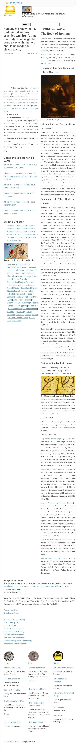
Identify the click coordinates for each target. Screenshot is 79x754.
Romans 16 (15, 240)
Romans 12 (33, 234)
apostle (35, 88)
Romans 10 (11, 234)
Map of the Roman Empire (51, 439)
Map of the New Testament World (54, 539)
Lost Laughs (59, 707)
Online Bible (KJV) (11, 623)
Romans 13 (12, 237)
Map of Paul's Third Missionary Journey (56, 469)
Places (32, 681)
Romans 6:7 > (32, 53)
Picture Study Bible (12, 690)
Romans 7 (11, 231)
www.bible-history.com (13, 586)
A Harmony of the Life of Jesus (64, 694)
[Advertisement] (21, 69)
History (56, 663)
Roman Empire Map (37, 668)
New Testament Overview (60, 680)
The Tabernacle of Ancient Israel (36, 704)
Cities (6, 714)
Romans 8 (21, 231)
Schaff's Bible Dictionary (14, 635)
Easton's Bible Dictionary (14, 632)
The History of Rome (37, 689)
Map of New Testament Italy (53, 558)
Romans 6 (30, 229)
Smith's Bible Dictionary (13, 629)
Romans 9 (30, 231)
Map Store (58, 715)
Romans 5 (21, 229)
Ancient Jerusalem (12, 679)
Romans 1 (11, 226)
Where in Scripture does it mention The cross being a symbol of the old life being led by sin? (20, 176)
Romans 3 (30, 226)
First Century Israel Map (14, 701)
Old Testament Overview (64, 668)
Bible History (15, 742)
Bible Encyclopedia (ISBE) (14, 620)
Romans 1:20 (46, 39)
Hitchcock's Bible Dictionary (15, 644)
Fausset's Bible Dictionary (14, 638)
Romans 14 (23, 237)
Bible (30, 663)
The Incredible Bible (12, 722)
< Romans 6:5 (9, 53)
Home (6, 663)
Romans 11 (22, 234)
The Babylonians (36, 722)
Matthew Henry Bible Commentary (18, 641)
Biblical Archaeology (12, 668)
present (9, 132)
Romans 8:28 (46, 54)
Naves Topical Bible (11, 626)
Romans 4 (11, 229)
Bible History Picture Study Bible (45, 586)
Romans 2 (21, 226)
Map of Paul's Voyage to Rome (53, 503)
